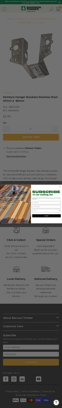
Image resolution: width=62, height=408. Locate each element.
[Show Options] (59, 210)
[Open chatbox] (56, 402)
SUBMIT (46, 215)
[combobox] (46, 210)
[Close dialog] (60, 186)
